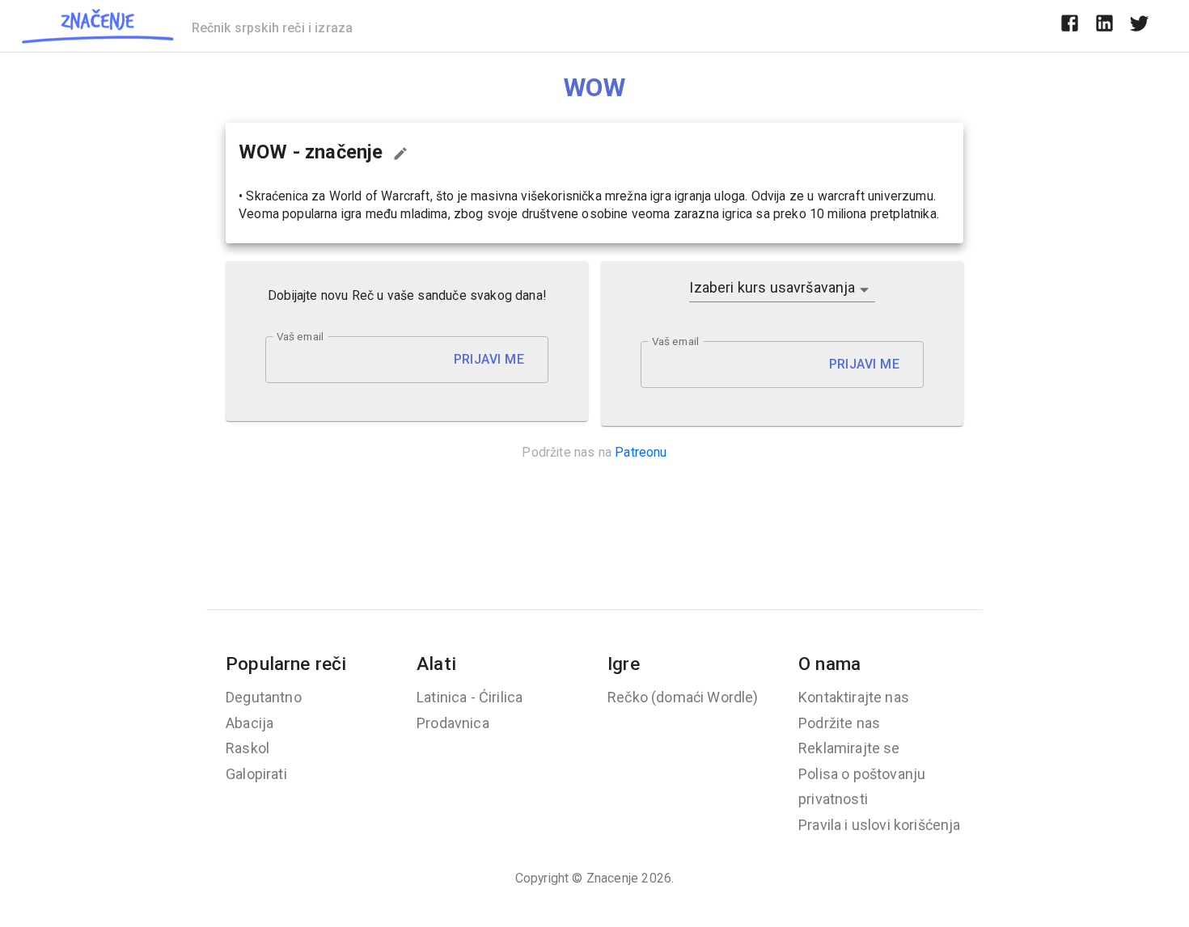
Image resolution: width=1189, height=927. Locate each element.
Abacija (249, 722)
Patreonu (640, 452)
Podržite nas (839, 722)
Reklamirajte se (849, 747)
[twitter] (1139, 26)
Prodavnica (453, 722)
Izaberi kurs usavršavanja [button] (772, 287)
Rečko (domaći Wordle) (683, 697)
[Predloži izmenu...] (400, 153)
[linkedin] (1104, 26)
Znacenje (612, 878)
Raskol (247, 747)
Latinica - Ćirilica (470, 697)
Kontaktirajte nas (853, 697)
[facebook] (1070, 26)
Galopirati (256, 773)
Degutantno (264, 697)
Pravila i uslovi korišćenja (879, 824)
